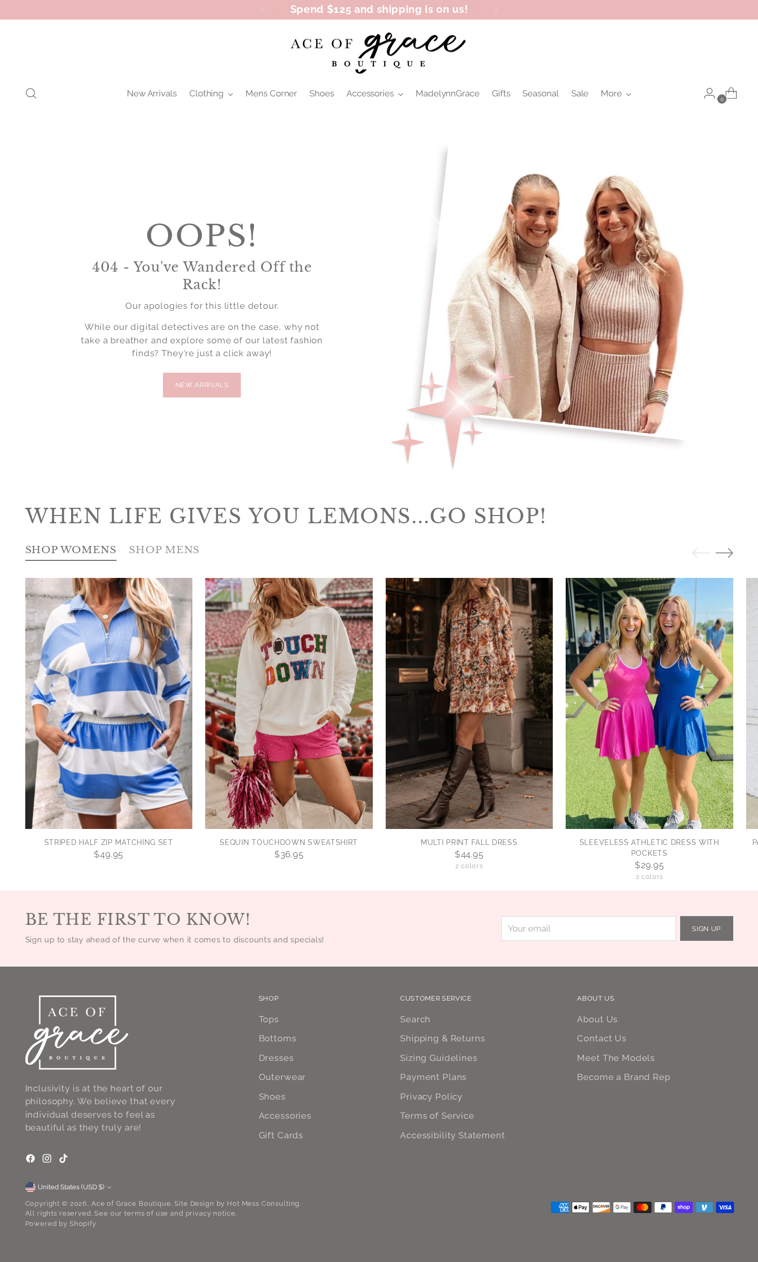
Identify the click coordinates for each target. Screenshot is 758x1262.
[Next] (495, 10)
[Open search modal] (31, 93)
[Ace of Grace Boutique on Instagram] (48, 1160)
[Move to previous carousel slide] (701, 553)
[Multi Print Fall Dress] (469, 703)
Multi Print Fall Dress (469, 842)
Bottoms (277, 1038)
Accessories (285, 1115)
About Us (597, 1019)
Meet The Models (616, 1058)
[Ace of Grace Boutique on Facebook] (31, 1160)
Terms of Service (437, 1115)
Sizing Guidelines (438, 1058)
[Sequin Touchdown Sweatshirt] (289, 703)
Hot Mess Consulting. (264, 1203)
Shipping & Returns (442, 1038)
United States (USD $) (71, 1187)
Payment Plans (433, 1077)
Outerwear (282, 1077)
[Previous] (262, 10)
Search (415, 1019)
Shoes (272, 1096)
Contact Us (602, 1038)
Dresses (276, 1058)
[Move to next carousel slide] (724, 552)
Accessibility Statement (452, 1135)
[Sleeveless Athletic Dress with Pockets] (649, 703)
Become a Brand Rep (623, 1077)
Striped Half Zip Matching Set (108, 842)
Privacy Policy (431, 1096)
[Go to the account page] (705, 93)
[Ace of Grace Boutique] (379, 51)
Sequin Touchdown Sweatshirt (289, 842)
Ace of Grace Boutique (131, 1203)
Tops (269, 1019)
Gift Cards (281, 1135)
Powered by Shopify (60, 1223)
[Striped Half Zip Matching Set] (109, 703)
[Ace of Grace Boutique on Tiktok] (64, 1160)
